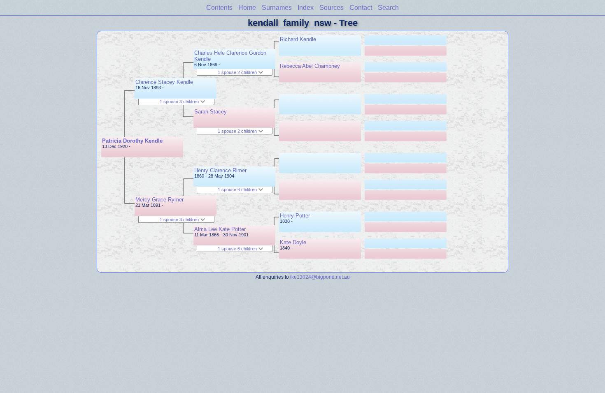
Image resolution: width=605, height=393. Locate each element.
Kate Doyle (293, 242)
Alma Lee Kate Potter (220, 229)
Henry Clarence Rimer (220, 170)
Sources (331, 7)
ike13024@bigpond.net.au (320, 277)
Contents (219, 7)
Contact (360, 7)
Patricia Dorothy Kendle (132, 141)
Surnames (277, 7)
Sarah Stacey (210, 112)
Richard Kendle (298, 39)
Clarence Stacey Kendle (164, 82)
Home (247, 7)
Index (306, 7)
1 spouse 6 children (238, 189)
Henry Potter (295, 216)
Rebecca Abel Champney (310, 66)
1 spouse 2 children (238, 72)
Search (388, 7)
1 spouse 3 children (180, 101)
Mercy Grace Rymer (159, 199)
